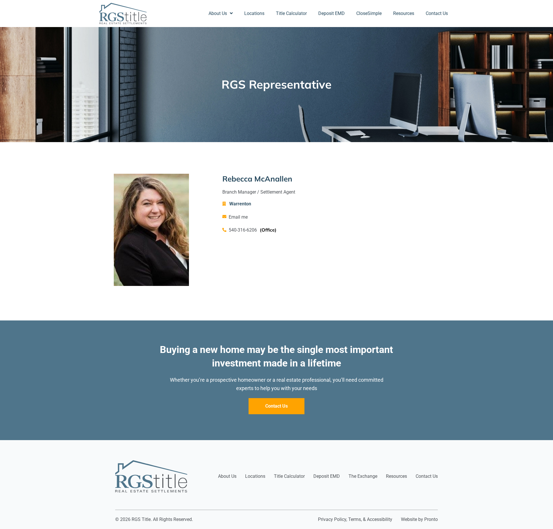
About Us (218, 13)
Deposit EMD (331, 13)
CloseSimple (369, 13)
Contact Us (437, 13)
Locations (254, 13)
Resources (403, 13)
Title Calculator (291, 13)
